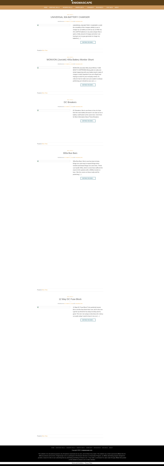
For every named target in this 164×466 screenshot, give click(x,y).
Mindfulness (80, 7)
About (117, 7)
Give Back (110, 7)
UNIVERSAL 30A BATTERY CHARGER (70, 17)
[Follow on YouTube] (128, 4)
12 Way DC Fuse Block (70, 299)
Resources (99, 7)
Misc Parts (70, 14)
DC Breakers (70, 102)
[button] (126, 7)
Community (90, 7)
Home (45, 7)
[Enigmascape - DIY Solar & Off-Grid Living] (82, 2)
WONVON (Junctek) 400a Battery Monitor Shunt (70, 59)
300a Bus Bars (70, 153)
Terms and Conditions (78, 463)
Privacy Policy (88, 463)
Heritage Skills (54, 7)
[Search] (122, 7)
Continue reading (88, 42)
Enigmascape (79, 21)
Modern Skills (67, 7)
